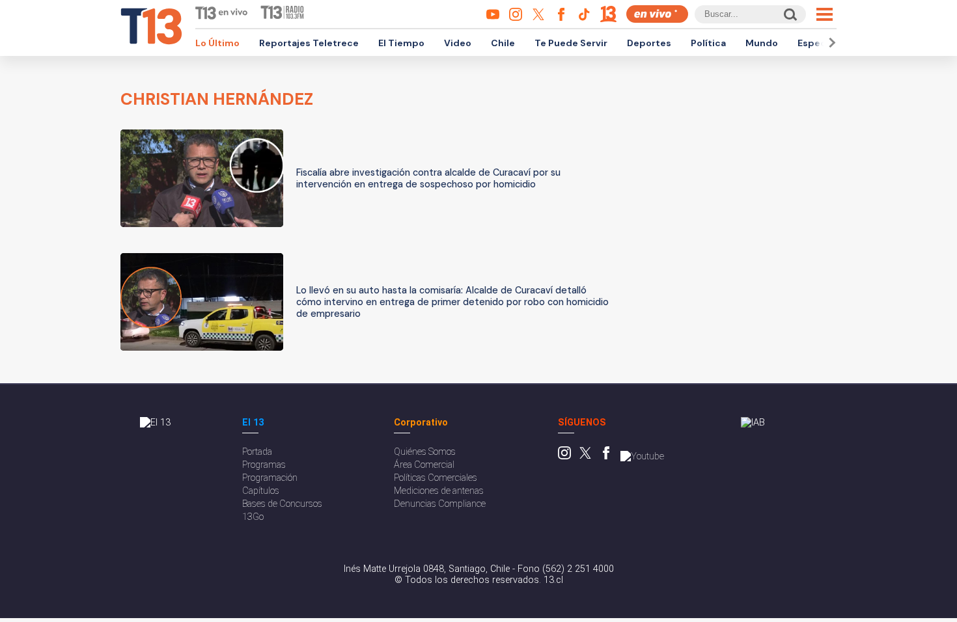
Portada (257, 451)
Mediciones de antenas (439, 490)
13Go (253, 516)
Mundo (761, 43)
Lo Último (217, 43)
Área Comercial (424, 464)
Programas (264, 464)
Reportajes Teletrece (309, 43)
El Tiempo (401, 43)
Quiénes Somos (425, 451)
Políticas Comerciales (435, 477)
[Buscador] (789, 14)
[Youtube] (642, 456)
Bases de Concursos (282, 503)
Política (708, 43)
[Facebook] (606, 456)
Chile (503, 43)
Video (457, 43)
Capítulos (260, 490)
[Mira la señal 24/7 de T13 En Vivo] (657, 14)
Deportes (649, 43)
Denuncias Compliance (440, 503)
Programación (270, 477)
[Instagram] (564, 456)
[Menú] (824, 14)
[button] (830, 42)
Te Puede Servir (570, 43)
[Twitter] (585, 456)
